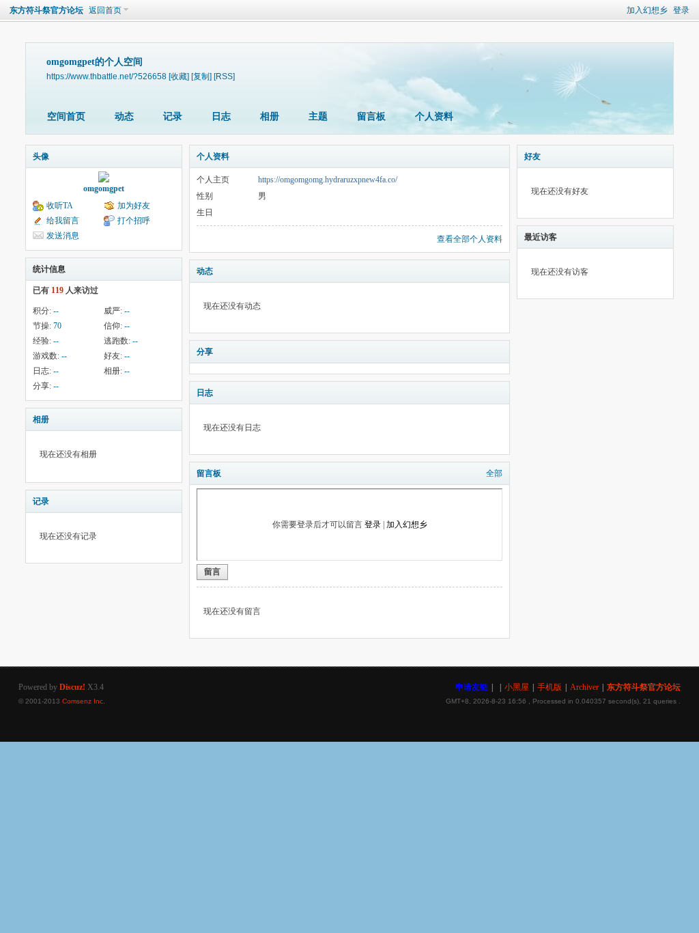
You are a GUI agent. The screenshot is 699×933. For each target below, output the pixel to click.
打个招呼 (133, 220)
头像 (41, 156)
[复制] (201, 76)
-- (56, 311)
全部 (494, 473)
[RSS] (224, 76)
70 (57, 326)
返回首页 (105, 10)
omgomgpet (103, 188)
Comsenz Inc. (83, 701)
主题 (318, 116)
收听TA (59, 205)
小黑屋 (516, 687)
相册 (269, 116)
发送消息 (62, 235)
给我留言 (62, 220)
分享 (205, 352)
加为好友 (133, 205)
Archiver (584, 687)
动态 (124, 116)
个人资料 (434, 116)
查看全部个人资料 (469, 239)
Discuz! (72, 687)
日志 (221, 116)
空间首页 (66, 116)
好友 (532, 156)
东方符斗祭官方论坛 (46, 10)
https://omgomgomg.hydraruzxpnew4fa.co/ (327, 179)
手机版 (549, 687)
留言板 (371, 116)
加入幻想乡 (647, 10)
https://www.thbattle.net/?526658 (106, 76)
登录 (681, 10)
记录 (172, 116)
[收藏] (179, 76)
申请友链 (471, 687)
